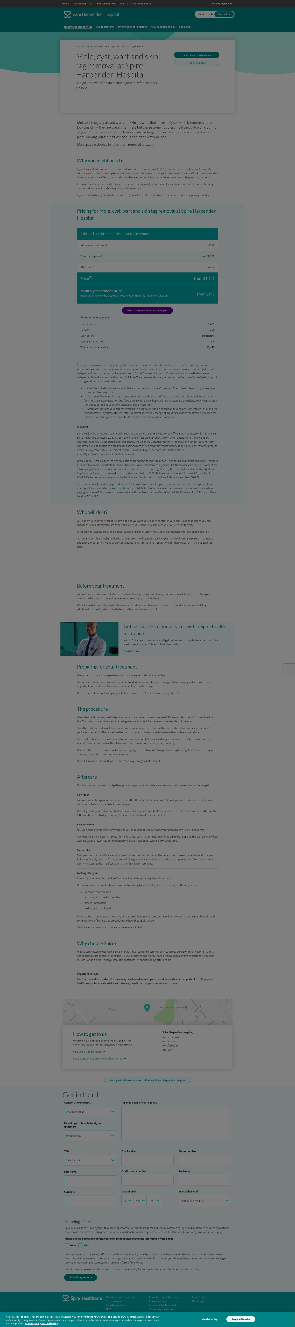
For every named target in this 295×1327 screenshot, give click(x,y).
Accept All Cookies (241, 1319)
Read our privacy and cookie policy (41, 1323)
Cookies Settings (210, 1319)
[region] (147, 1319)
